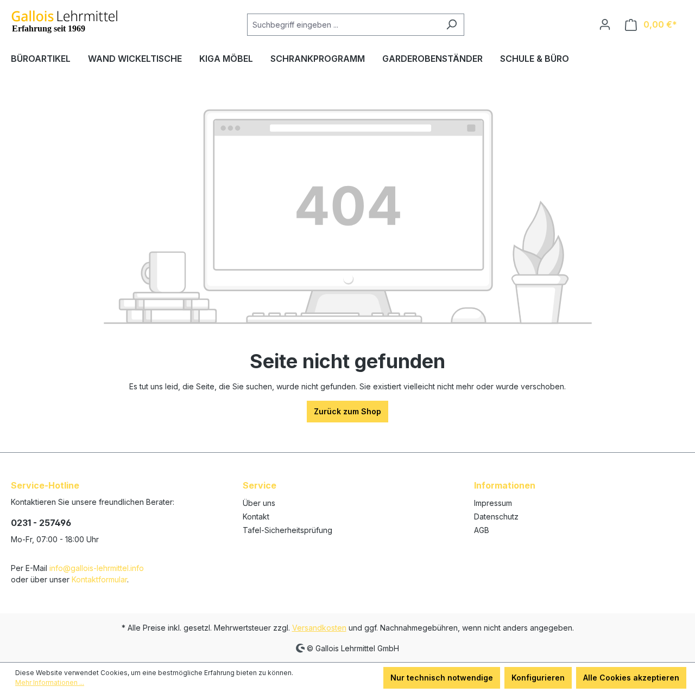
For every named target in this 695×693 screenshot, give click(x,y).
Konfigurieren (538, 677)
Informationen (504, 485)
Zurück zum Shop (347, 411)
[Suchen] (451, 25)
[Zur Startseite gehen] (65, 22)
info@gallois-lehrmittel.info (96, 568)
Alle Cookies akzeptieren (631, 677)
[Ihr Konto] (605, 24)
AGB (481, 530)
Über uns (259, 503)
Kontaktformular (99, 579)
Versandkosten (319, 627)
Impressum (493, 503)
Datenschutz (496, 516)
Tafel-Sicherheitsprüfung (287, 530)
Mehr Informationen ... (49, 682)
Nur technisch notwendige (441, 677)
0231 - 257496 (41, 522)
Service (259, 485)
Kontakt (256, 516)
